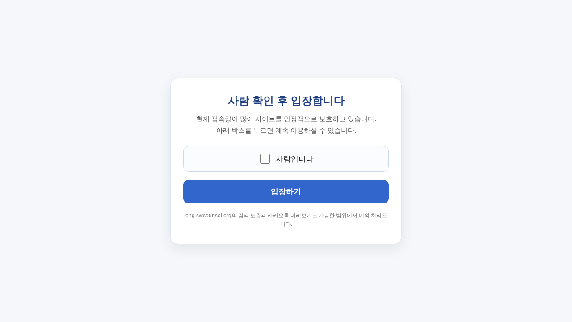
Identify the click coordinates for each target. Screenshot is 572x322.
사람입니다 (295, 159)
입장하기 (286, 191)
